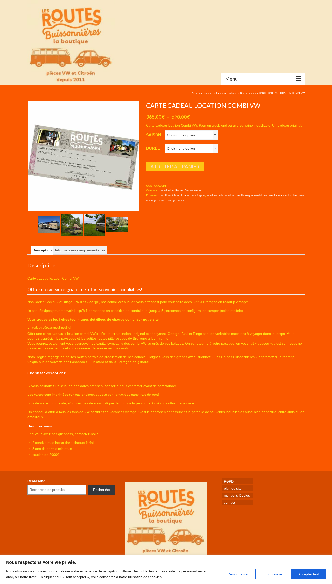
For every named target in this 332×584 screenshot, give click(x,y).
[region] (166, 569)
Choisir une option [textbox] (181, 135)
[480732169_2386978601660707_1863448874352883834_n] (49, 224)
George (93, 302)
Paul (78, 302)
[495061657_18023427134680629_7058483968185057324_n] (94, 224)
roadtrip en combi (264, 195)
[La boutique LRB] (71, 42)
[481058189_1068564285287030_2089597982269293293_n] (117, 224)
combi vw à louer (170, 195)
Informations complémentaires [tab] (80, 250)
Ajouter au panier (175, 166)
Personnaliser (238, 574)
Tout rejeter (273, 574)
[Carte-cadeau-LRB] (83, 156)
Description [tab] (42, 250)
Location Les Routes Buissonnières (180, 190)
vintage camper (176, 200)
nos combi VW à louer (117, 302)
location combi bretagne (239, 195)
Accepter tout (308, 574)
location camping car (193, 195)
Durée (153, 148)
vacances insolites (287, 195)
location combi (215, 195)
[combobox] (191, 135)
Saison (153, 135)
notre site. (151, 319)
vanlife (162, 200)
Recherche (36, 481)
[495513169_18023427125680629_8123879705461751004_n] (72, 224)
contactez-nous (86, 434)
